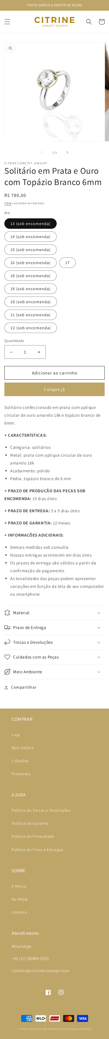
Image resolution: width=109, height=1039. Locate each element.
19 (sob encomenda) (30, 288)
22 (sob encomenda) (30, 327)
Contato (19, 912)
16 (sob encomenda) (30, 262)
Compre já (54, 389)
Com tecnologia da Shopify (74, 1028)
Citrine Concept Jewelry (42, 1028)
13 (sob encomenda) (30, 223)
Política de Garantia (30, 823)
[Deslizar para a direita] (67, 152)
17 (67, 262)
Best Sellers (23, 747)
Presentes (21, 773)
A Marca (19, 886)
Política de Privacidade (33, 836)
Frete (8, 203)
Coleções (20, 760)
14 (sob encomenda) (30, 236)
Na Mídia (20, 899)
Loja (15, 734)
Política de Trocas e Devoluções (41, 810)
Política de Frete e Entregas (37, 849)
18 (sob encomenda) (30, 275)
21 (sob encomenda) (30, 314)
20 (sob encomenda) (30, 301)
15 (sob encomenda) (30, 249)
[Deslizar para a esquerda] (41, 152)
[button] (7, 21)
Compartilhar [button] (23, 687)
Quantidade (14, 340)
